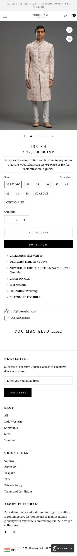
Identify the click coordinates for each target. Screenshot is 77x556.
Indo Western (13, 421)
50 (27, 193)
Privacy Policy (13, 485)
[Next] (52, 136)
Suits (7, 434)
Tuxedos (9, 440)
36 (28, 184)
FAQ (7, 479)
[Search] (66, 15)
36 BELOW (13, 184)
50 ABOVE (41, 193)
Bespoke (9, 473)
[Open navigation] (5, 16)
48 (17, 193)
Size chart (66, 177)
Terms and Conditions (18, 491)
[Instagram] (14, 532)
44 (66, 184)
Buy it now (38, 244)
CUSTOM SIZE (15, 202)
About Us (10, 467)
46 (7, 193)
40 (47, 184)
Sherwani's (11, 427)
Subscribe (17, 392)
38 (37, 184)
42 (57, 184)
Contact (9, 460)
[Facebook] (5, 532)
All (6, 415)
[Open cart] (72, 16)
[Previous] (24, 136)
